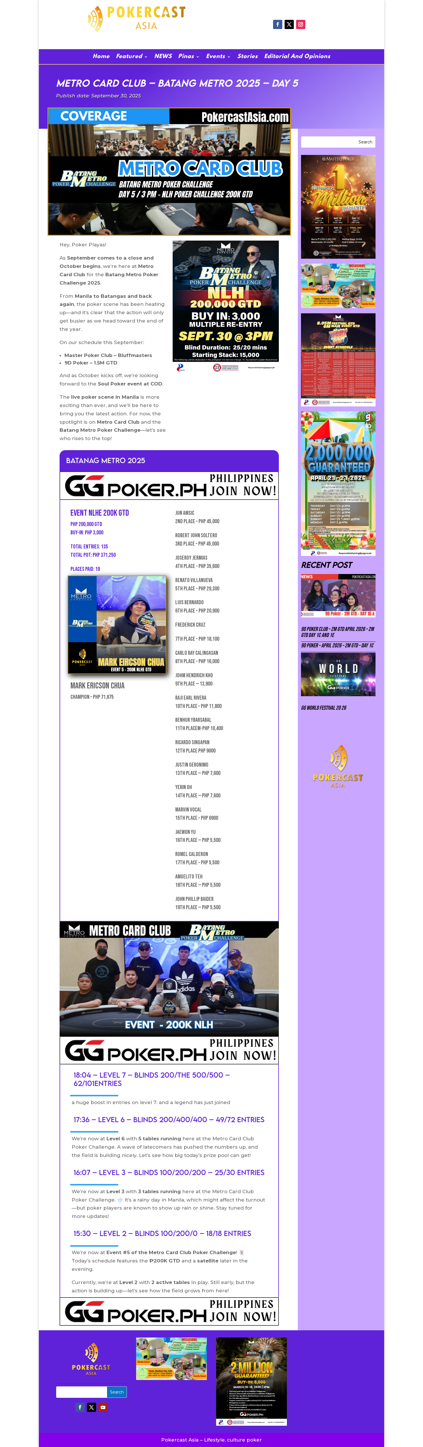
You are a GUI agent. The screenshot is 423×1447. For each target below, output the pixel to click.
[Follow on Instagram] (300, 24)
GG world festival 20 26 (323, 708)
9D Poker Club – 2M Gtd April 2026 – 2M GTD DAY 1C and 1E (337, 632)
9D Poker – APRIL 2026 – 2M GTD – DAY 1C (337, 645)
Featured (129, 57)
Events (215, 57)
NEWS (163, 57)
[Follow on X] (289, 24)
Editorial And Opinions (297, 57)
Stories (247, 57)
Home (101, 57)
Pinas (186, 57)
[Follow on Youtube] (103, 1407)
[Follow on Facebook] (277, 24)
